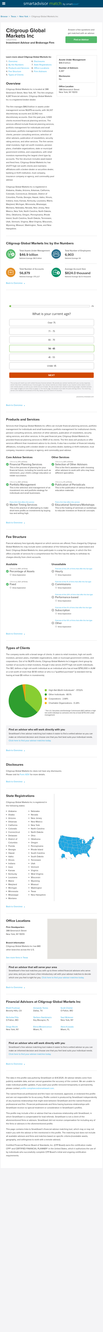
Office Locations (41, 68)
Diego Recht (12, 1026)
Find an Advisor (81, 39)
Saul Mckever (67, 1017)
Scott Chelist (67, 1008)
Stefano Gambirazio (42, 1017)
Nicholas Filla (12, 1017)
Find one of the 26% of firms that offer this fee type (74, 595)
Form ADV (25, 774)
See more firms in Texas (17, 957)
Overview (12, 61)
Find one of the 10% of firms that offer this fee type (73, 620)
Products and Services (18, 68)
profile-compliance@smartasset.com (37, 1088)
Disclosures (39, 61)
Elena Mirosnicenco (42, 1026)
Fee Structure (14, 71)
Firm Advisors (40, 71)
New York (23, 16)
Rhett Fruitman (13, 1008)
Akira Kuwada (67, 1026)
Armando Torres (40, 1008)
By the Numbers (15, 64)
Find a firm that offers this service (22, 502)
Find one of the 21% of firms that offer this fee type (73, 569)
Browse (4, 16)
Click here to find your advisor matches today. (30, 740)
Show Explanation (19, 575)
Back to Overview (14, 283)
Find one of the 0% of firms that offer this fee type (73, 608)
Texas (13, 16)
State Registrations (43, 64)
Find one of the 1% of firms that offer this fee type (73, 582)
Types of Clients (15, 74)
